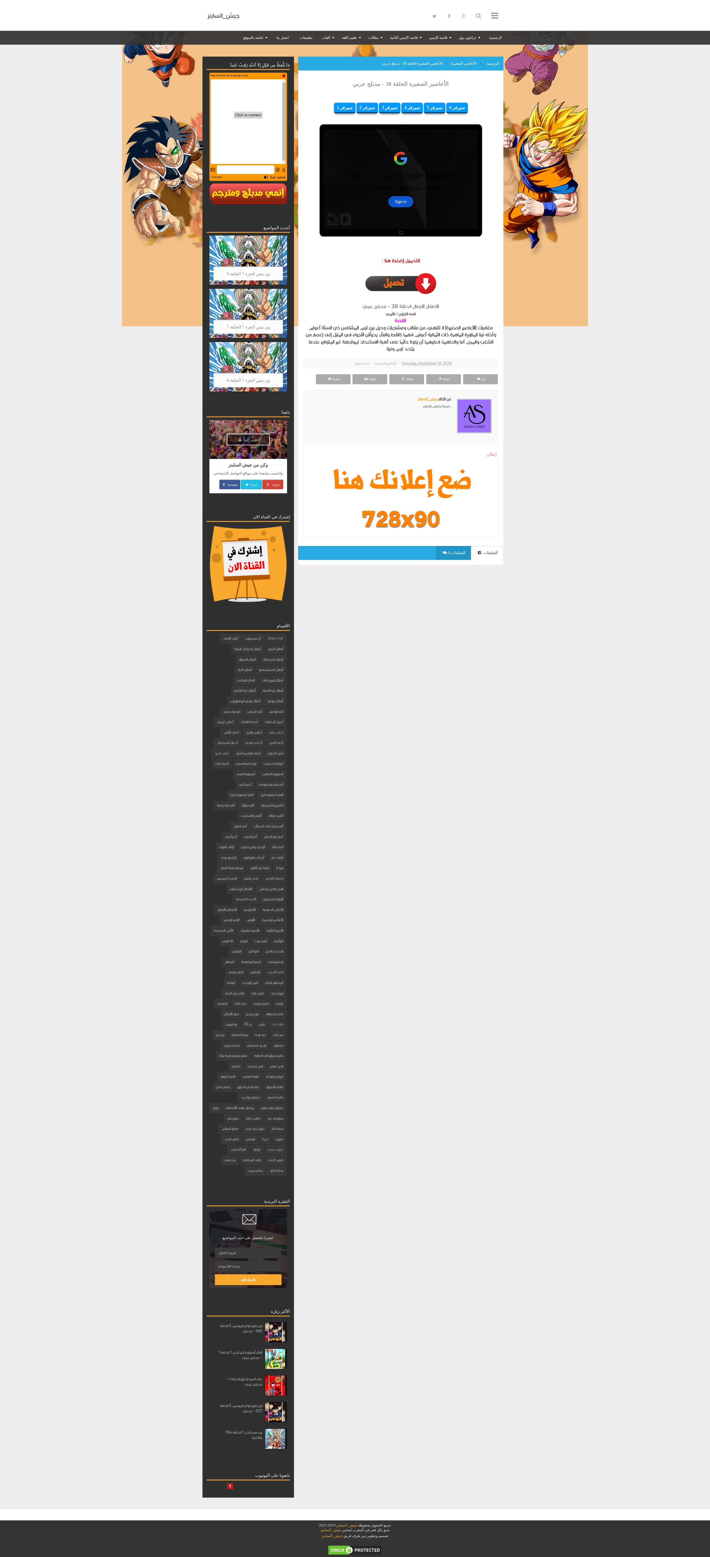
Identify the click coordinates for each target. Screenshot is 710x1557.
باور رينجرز (252, 1014)
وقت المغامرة (252, 1160)
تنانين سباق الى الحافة (268, 1055)
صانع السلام (230, 1128)
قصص (250, 1139)
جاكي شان (223, 1087)
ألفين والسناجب (251, 815)
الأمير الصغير (231, 920)
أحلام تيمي (225, 722)
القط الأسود (275, 972)
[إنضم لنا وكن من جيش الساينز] (400, 519)
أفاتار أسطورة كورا (241, 795)
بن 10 (248, 1024)
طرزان (279, 1139)
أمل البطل (240, 826)
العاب (326, 38)
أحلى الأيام (231, 732)
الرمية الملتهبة (250, 962)
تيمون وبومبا (274, 1076)
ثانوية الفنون (251, 1076)
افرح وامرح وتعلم (271, 889)
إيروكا (279, 868)
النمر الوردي (250, 982)
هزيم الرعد (275, 1160)
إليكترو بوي (228, 857)
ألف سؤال (248, 805)
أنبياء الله (277, 847)
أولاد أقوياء (226, 847)
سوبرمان (233, 1118)
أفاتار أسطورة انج (272, 795)
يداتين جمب (255, 1170)
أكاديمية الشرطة (272, 805)
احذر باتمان (251, 878)
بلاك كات (277, 1024)
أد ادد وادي (253, 742)
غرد (483, 379)
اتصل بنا (283, 38)
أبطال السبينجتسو (271, 670)
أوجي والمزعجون (253, 847)
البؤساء (278, 941)
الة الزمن (227, 941)
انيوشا (231, 982)
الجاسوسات (275, 962)
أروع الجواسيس (246, 763)
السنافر (229, 962)
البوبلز (243, 941)
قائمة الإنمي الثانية (404, 38)
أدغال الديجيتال (227, 742)
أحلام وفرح (254, 732)
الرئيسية (495, 38)
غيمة (265, 1139)
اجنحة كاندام (274, 878)
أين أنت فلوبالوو (253, 857)
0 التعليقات (456, 553)
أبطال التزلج (275, 649)
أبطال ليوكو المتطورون (245, 701)
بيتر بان (220, 1035)
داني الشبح (275, 1097)
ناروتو (256, 1149)
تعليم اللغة (349, 38)
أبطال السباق (247, 659)
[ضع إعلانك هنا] (400, 482)
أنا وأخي (231, 837)
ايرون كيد (277, 993)
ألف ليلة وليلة (225, 805)
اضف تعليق (362, 363)
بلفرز (262, 1024)
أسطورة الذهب (272, 774)
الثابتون (236, 951)
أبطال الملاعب (246, 680)
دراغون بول (467, 38)
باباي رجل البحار (234, 993)
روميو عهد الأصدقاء (239, 1108)
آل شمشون (253, 638)
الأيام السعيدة (223, 930)
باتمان (279, 1003)
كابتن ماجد (231, 1139)
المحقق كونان (274, 982)
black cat (275, 638)
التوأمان (253, 951)
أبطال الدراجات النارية (247, 649)
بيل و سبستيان (256, 1045)
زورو (215, 1108)
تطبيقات (306, 38)
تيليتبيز (236, 1066)
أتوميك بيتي (232, 711)
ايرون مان (257, 993)
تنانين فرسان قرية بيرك (233, 1055)
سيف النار (277, 1128)
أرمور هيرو (222, 753)
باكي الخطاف (274, 1014)
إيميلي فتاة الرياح (231, 868)
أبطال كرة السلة (273, 690)
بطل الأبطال (231, 1014)
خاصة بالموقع (253, 38)
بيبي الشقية (240, 1035)
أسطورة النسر (246, 774)
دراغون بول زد (250, 1097)
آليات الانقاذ (230, 638)
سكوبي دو (275, 1118)
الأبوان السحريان (273, 899)
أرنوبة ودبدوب (273, 763)
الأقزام (251, 920)
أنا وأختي (250, 837)
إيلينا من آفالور (259, 868)
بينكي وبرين (232, 1045)
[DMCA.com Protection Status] (355, 1550)
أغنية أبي (245, 784)
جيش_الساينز (223, 16)
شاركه (445, 379)
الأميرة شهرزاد (249, 930)
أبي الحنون (254, 711)
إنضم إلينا (251, 439)
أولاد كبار (277, 857)
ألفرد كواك (276, 815)
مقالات (373, 38)
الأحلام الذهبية (273, 910)
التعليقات (490, 553)
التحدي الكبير (274, 951)
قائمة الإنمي (438, 38)
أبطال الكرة (245, 670)
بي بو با (260, 1035)
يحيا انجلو (276, 1170)
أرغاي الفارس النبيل (248, 753)
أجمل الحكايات (274, 722)
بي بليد (278, 1035)
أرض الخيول (275, 753)
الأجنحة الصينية (246, 899)
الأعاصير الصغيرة (385, 363)
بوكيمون (231, 1024)
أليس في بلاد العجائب (268, 826)
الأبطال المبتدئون (241, 889)
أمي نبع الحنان (273, 837)
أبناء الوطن (276, 711)
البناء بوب (261, 941)
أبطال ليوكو (275, 701)
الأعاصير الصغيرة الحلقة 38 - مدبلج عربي (401, 84)
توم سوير (276, 1066)
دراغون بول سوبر (272, 1108)
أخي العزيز (276, 742)
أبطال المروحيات (272, 680)
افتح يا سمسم (227, 878)
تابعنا (254, 484)
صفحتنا (232, 484)
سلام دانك (253, 1118)
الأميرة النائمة (275, 930)
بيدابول (278, 1045)
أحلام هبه (276, 732)
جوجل (275, 484)
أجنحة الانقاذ (249, 722)
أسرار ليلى (222, 763)
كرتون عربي (275, 1149)
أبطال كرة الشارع (244, 690)
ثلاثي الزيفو (227, 1076)
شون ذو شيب (254, 1128)
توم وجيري (255, 1066)
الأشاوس (249, 910)
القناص (255, 972)
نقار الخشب (238, 1149)
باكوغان (222, 1003)
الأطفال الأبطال (227, 910)
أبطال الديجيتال (273, 659)
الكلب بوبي (236, 972)
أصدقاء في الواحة (271, 784)
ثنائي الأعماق (274, 1087)
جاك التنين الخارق (248, 1087)
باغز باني (240, 1003)
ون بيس (230, 1160)
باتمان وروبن (261, 1003)
